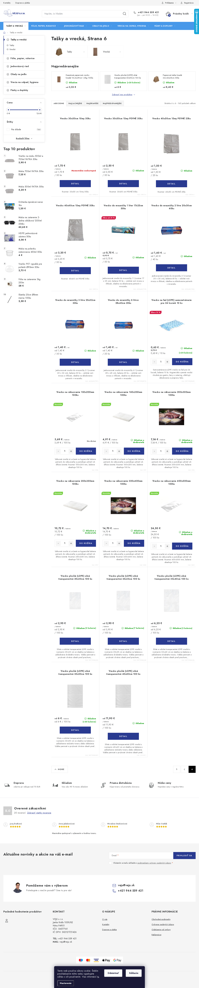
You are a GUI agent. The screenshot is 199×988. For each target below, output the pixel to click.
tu (98, 976)
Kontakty (6, 2)
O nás (104, 919)
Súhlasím (133, 973)
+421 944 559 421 (148, 12)
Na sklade (25, 129)
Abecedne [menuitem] (59, 103)
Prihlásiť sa (184, 855)
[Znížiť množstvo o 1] (154, 361)
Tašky (11, 45)
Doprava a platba (22, 2)
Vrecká (12, 49)
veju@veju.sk (126, 885)
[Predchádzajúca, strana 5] (184, 769)
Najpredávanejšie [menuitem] (112, 103)
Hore (61, 769)
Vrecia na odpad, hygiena (24, 82)
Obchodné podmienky (161, 919)
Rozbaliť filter (23, 138)
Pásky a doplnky (19, 90)
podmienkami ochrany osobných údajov (154, 863)
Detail (75, 183)
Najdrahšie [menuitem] (92, 103)
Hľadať (124, 13)
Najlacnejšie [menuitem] (75, 103)
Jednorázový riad (20, 66)
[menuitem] (15, 26)
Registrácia (189, 2)
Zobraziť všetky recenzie (39, 812)
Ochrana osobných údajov (163, 924)
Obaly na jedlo (19, 74)
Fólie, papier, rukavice (23, 58)
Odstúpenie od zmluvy (161, 929)
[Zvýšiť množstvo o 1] (167, 361)
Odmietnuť (113, 973)
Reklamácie (156, 934)
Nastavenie (65, 983)
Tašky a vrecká (18, 39)
